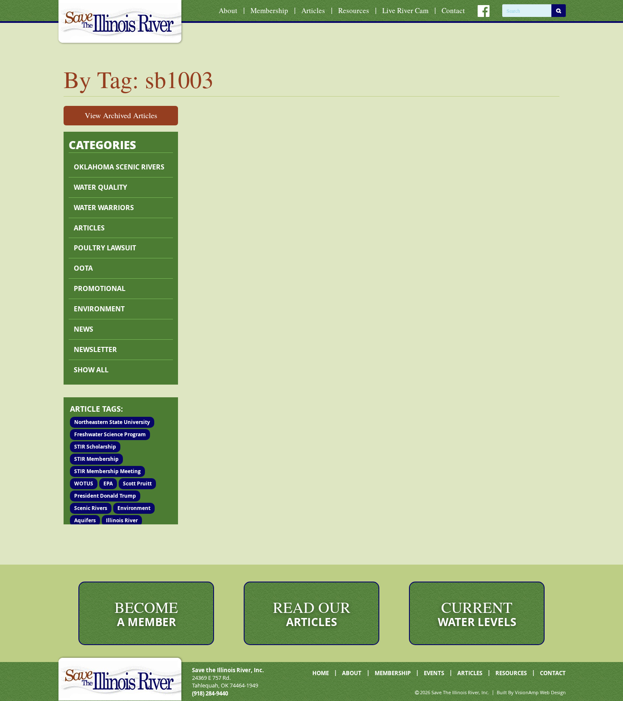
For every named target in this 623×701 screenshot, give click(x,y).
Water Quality (100, 187)
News (83, 329)
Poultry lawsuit (105, 247)
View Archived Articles (121, 115)
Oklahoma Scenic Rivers (119, 167)
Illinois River (122, 520)
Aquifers (85, 520)
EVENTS (434, 673)
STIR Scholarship (95, 446)
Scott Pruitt (137, 483)
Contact (453, 10)
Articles (313, 10)
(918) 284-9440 (210, 693)
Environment (99, 308)
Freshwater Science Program (110, 434)
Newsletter (95, 349)
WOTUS (83, 483)
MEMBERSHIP (393, 673)
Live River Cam (405, 10)
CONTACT (553, 673)
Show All (91, 369)
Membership (269, 10)
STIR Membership (96, 459)
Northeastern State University (112, 422)
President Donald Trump (105, 495)
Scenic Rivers (90, 508)
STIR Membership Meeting (107, 471)
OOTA (83, 268)
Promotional (99, 288)
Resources (353, 10)
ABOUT (352, 673)
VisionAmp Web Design (540, 692)
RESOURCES (511, 673)
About (228, 10)
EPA (108, 483)
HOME (320, 673)
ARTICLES (469, 673)
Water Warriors (104, 207)
